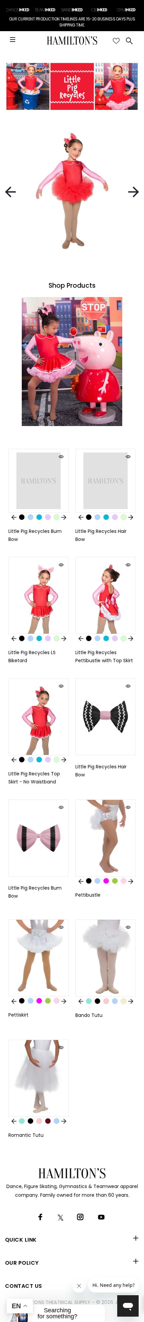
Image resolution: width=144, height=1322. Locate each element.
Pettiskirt (18, 1015)
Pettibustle (87, 895)
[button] (57, 1313)
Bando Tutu (88, 1015)
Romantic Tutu (26, 1135)
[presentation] (10, 192)
